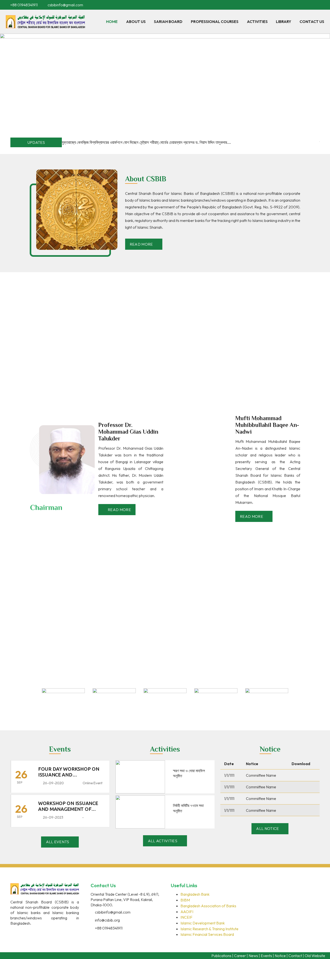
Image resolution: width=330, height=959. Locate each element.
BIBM (185, 900)
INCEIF (186, 917)
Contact (295, 955)
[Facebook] (309, 5)
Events (266, 955)
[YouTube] (322, 5)
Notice (280, 955)
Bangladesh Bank (194, 894)
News (253, 955)
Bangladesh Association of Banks (208, 905)
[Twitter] (25, 932)
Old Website (315, 955)
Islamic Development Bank (202, 923)
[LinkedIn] (316, 5)
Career (240, 955)
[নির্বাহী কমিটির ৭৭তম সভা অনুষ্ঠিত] (140, 798)
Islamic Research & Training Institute (209, 928)
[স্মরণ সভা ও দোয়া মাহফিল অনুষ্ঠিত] (140, 763)
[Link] (45, 21)
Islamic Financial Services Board (207, 934)
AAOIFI (186, 911)
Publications (221, 955)
